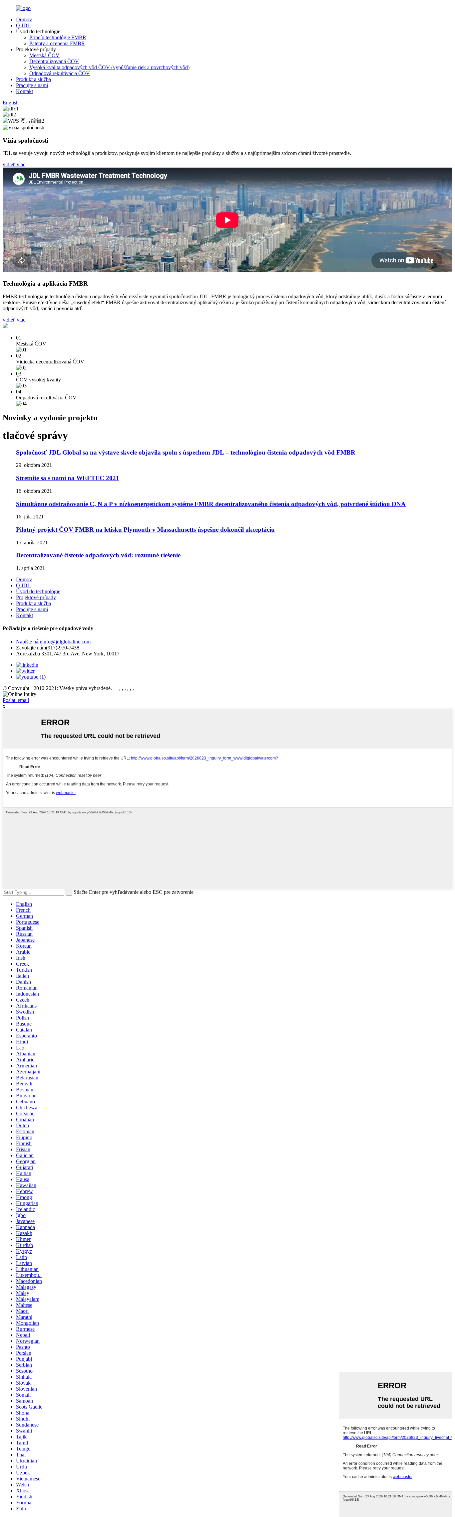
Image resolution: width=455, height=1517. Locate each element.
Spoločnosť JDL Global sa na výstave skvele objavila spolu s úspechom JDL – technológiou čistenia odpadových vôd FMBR (185, 452)
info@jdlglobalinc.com (53, 641)
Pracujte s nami (32, 85)
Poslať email (16, 700)
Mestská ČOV (44, 55)
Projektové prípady (36, 597)
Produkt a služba (33, 79)
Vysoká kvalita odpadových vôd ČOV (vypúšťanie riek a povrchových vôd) (109, 67)
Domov (24, 19)
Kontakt (24, 91)
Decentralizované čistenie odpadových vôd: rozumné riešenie (98, 555)
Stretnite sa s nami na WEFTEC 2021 (67, 478)
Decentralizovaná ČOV (54, 61)
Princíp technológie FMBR (57, 37)
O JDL (23, 25)
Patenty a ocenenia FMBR (57, 43)
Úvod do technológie (38, 591)
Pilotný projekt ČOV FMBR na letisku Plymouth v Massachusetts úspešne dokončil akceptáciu (145, 529)
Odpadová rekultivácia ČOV (59, 73)
